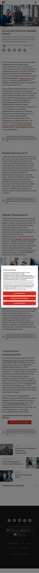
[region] (19, 286)
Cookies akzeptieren (19, 293)
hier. (24, 289)
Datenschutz (23, 279)
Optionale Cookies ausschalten (19, 298)
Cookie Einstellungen (19, 303)
